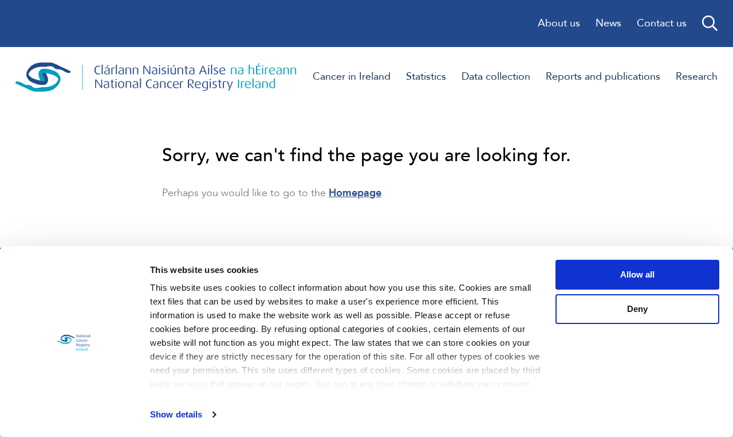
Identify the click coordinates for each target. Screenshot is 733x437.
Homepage (355, 193)
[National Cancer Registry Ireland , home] (156, 77)
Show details (176, 414)
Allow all (637, 274)
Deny (637, 309)
